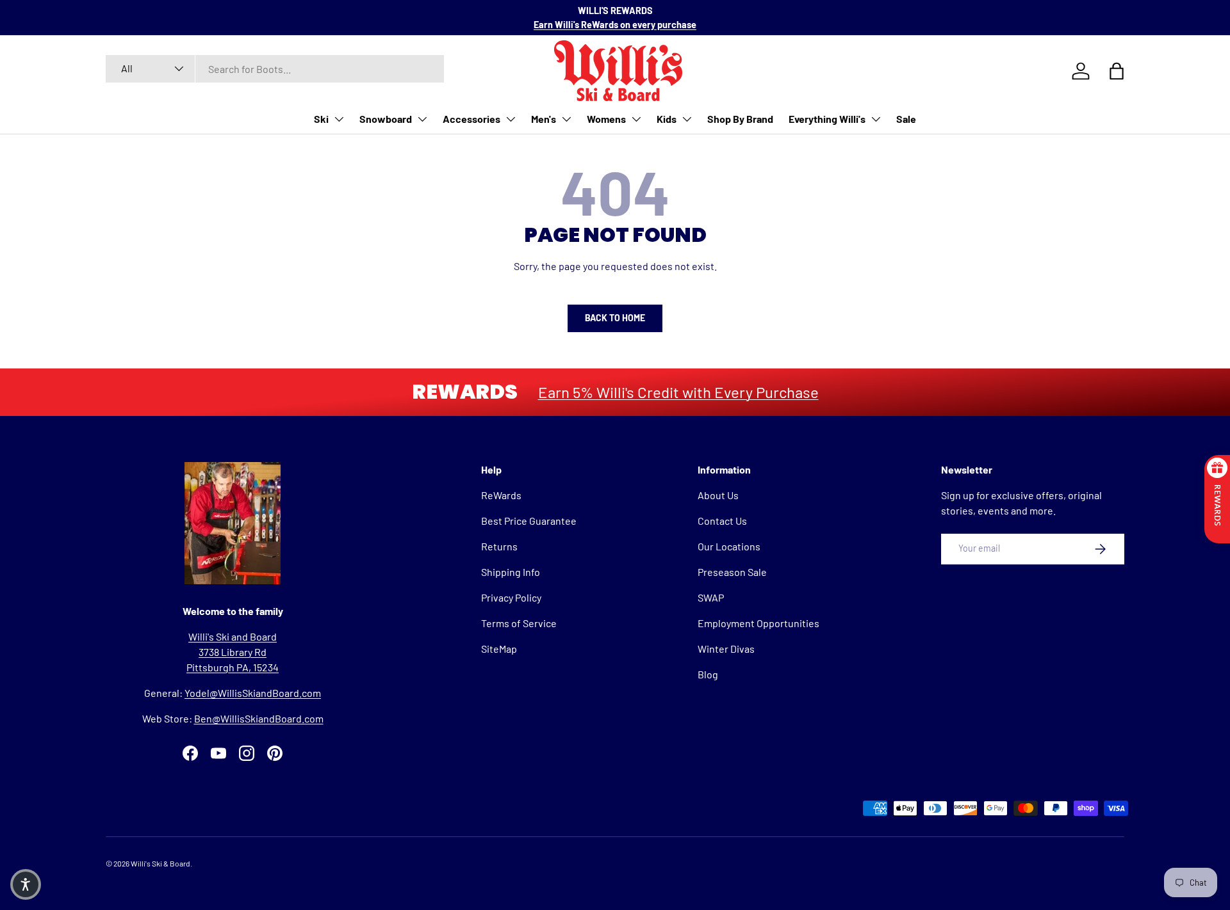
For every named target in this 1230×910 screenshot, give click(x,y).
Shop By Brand (740, 119)
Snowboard (385, 119)
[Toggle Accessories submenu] (510, 119)
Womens (606, 119)
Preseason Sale (732, 572)
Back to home (615, 317)
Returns (499, 546)
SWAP (711, 597)
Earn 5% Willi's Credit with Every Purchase (678, 392)
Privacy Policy (511, 597)
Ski (321, 119)
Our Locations (729, 546)
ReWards (501, 495)
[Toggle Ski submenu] (339, 119)
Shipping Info (510, 572)
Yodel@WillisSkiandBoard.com (252, 693)
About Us (718, 495)
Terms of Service (519, 623)
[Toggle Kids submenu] (686, 119)
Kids (666, 119)
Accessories (471, 119)
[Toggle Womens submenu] (636, 119)
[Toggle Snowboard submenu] (422, 119)
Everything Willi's (827, 119)
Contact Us (722, 521)
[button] (25, 884)
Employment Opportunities (758, 623)
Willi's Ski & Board (160, 863)
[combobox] (275, 69)
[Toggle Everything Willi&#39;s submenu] (875, 119)
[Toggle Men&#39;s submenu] (566, 119)
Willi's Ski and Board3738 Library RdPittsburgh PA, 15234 (232, 651)
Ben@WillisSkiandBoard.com (259, 718)
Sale (906, 119)
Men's (543, 119)
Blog (708, 674)
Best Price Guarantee (529, 521)
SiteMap (499, 649)
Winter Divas (726, 649)
